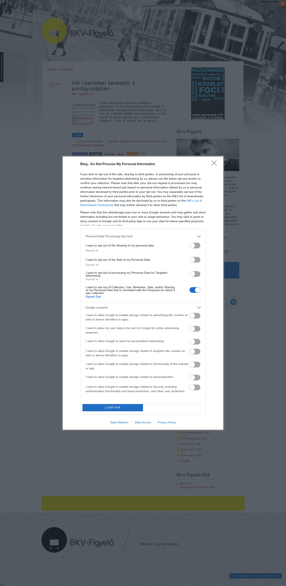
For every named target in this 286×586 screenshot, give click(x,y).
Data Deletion (119, 422)
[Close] (215, 164)
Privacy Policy (167, 422)
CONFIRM (113, 407)
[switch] (194, 245)
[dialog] (143, 293)
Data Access (143, 422)
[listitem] (143, 236)
